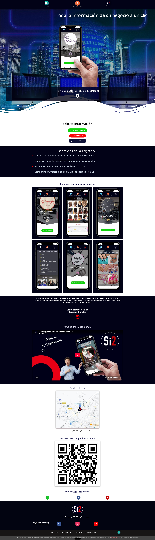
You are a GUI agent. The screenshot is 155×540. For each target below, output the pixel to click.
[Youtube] (96, 524)
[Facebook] (59, 524)
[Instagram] (77, 524)
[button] (47, 498)
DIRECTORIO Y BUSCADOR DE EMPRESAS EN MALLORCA (73, 532)
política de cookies (115, 537)
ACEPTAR (77, 538)
